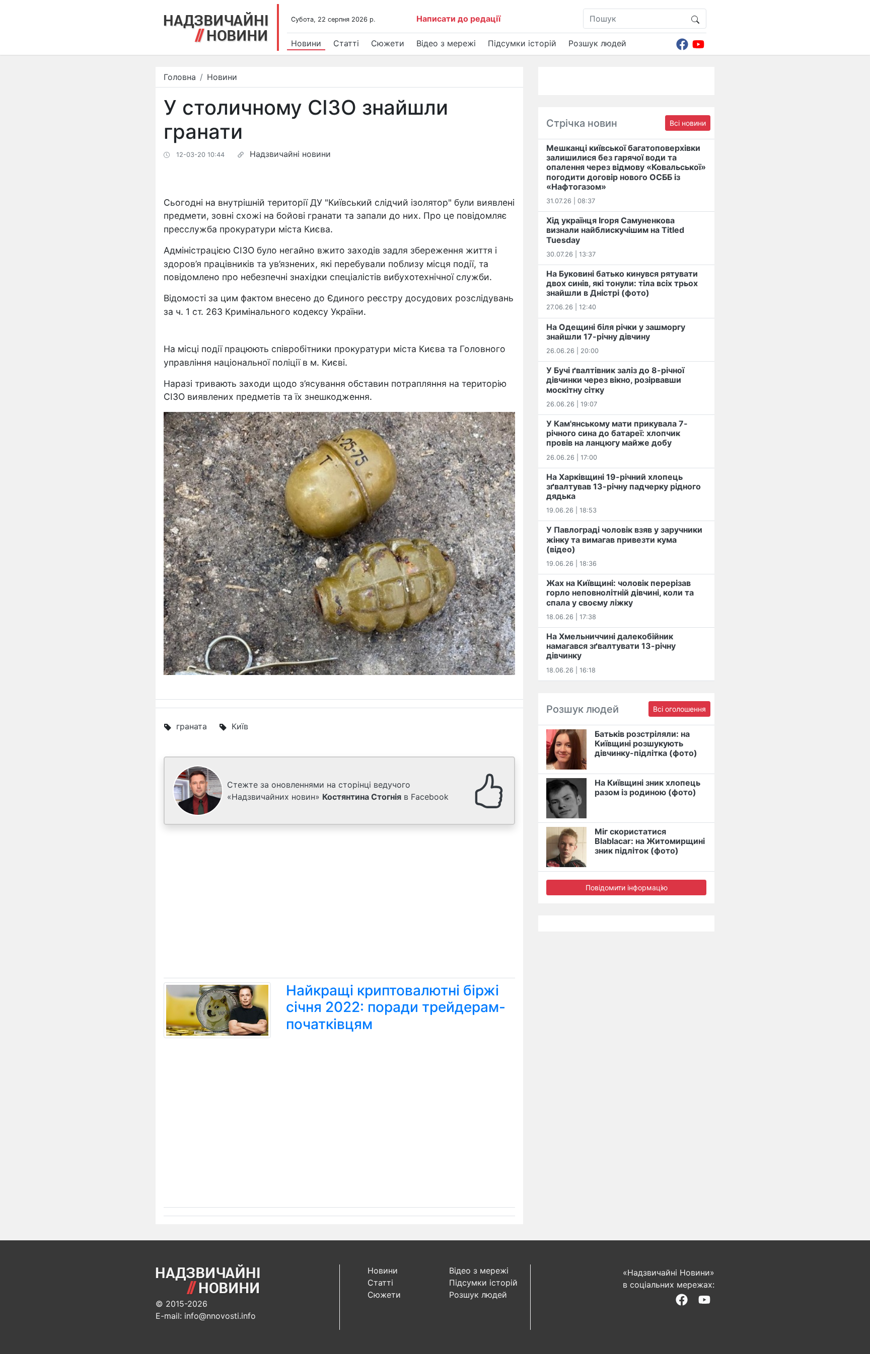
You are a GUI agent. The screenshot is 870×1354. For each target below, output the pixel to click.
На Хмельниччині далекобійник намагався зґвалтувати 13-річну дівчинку (611, 645)
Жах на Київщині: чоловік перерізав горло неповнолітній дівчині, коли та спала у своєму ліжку (620, 592)
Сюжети (387, 43)
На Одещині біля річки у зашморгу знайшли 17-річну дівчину (615, 332)
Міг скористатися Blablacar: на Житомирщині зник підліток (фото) (650, 841)
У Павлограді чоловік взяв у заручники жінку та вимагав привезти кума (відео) (624, 539)
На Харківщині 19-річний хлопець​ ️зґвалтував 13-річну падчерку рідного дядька (623, 486)
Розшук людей (597, 43)
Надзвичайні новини (290, 154)
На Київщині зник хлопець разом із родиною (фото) (647, 787)
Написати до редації (458, 19)
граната (191, 726)
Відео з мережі (446, 43)
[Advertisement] (339, 903)
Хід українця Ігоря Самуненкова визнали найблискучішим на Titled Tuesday (615, 229)
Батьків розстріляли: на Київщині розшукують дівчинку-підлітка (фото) (646, 743)
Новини (306, 43)
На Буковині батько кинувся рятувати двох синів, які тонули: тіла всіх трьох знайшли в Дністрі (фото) (622, 283)
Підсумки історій (522, 43)
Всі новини (688, 123)
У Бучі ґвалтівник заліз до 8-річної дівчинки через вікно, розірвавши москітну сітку (615, 379)
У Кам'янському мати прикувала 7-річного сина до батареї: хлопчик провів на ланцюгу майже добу (617, 433)
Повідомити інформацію (627, 887)
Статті (346, 43)
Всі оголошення (679, 709)
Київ (240, 726)
